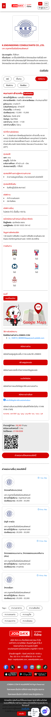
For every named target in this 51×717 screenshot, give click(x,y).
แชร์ (7, 78)
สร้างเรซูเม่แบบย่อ (25, 362)
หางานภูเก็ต (27, 614)
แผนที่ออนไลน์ (10, 298)
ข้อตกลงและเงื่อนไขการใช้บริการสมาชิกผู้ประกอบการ (25, 689)
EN (46, 3)
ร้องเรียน (23, 85)
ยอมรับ (21, 713)
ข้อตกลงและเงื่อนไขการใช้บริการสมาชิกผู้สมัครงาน (25, 694)
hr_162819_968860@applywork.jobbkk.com (26, 338)
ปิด (31, 713)
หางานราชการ (16, 608)
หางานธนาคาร (10, 620)
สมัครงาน (41, 78)
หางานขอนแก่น (10, 614)
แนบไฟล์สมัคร (25, 378)
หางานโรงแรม (27, 620)
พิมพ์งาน (9, 85)
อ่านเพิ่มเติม (26, 709)
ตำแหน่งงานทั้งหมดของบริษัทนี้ (25, 455)
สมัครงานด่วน (25, 346)
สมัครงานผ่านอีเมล (25, 394)
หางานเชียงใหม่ (34, 608)
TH (40, 3)
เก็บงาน (18, 78)
